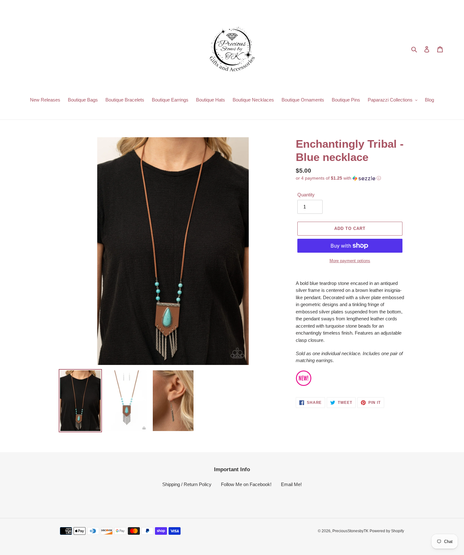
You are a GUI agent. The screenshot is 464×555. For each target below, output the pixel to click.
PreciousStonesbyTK (350, 531)
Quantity (306, 194)
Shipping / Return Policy (186, 484)
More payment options (350, 260)
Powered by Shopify (387, 531)
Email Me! (291, 484)
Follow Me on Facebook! (246, 484)
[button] (338, 178)
